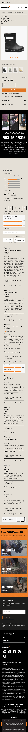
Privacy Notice (15, 724)
